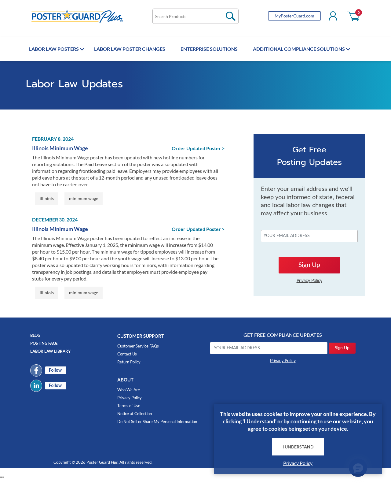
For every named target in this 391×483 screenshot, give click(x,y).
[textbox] (195, 16)
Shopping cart (353, 16)
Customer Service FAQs (138, 346)
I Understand (298, 446)
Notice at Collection (134, 413)
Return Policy (129, 361)
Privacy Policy (129, 397)
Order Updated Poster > (198, 148)
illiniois (47, 198)
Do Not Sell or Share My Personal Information (157, 421)
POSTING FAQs (44, 343)
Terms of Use (128, 405)
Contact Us (127, 353)
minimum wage (83, 198)
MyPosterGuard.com (294, 15)
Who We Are (128, 389)
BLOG (35, 335)
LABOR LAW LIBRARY (50, 351)
